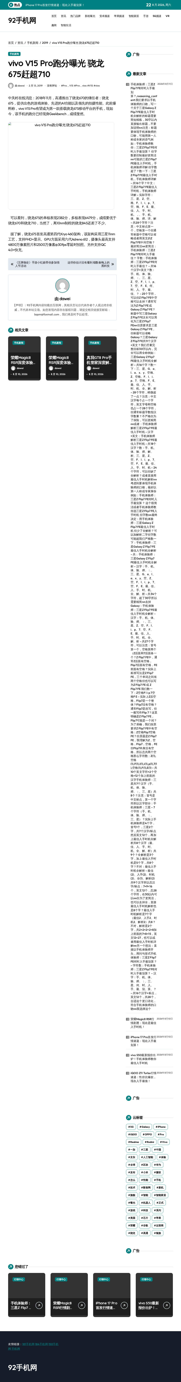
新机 (161, 1187)
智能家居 (134, 16)
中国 (158, 1149)
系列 (158, 1210)
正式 (161, 1202)
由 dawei (20, 85)
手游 (145, 16)
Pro (162, 1134)
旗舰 (132, 1195)
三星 (145, 1149)
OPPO (148, 1134)
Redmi (150, 1142)
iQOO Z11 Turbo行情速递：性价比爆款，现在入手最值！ (143, 1077)
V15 (91, 85)
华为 (158, 1164)
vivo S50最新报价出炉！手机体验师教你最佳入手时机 (143, 1059)
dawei (64, 298)
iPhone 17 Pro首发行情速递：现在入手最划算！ (143, 1041)
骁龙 (132, 1233)
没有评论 (52, 85)
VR (167, 16)
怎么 (132, 1180)
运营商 (160, 1225)
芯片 (145, 1217)
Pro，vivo (81, 85)
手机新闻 (14, 53)
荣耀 (132, 1225)
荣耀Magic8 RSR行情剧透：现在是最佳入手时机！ (143, 1023)
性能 (145, 1180)
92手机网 (22, 20)
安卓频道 (105, 16)
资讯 (63, 16)
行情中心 (18, 1279)
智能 (145, 1195)
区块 (145, 1164)
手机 (158, 1180)
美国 (132, 1217)
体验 (163, 1157)
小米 (145, 1172)
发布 (132, 1172)
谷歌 (145, 1225)
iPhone (162, 1126)
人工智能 (148, 1157)
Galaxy (146, 1126)
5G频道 (157, 16)
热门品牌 (75, 16)
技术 (132, 1187)
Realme (134, 1142)
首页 (54, 16)
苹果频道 (119, 16)
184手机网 (41, 1344)
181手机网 (28, 1344)
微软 (158, 1172)
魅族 (158, 1233)
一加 (132, 1149)
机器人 (147, 1202)
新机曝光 (90, 16)
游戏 (132, 1210)
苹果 (158, 1217)
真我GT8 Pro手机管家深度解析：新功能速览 (100, 362)
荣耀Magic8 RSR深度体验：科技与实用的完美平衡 (62, 365)
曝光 (132, 1202)
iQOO (133, 1134)
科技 (145, 1210)
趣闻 (54, 25)
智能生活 (66, 25)
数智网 (147, 1187)
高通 (145, 1233)
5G (132, 1126)
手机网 (15, 1348)
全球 (132, 1164)
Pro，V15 (68, 85)
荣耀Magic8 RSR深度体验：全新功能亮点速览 (24, 365)
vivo (97, 85)
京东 (132, 1157)
